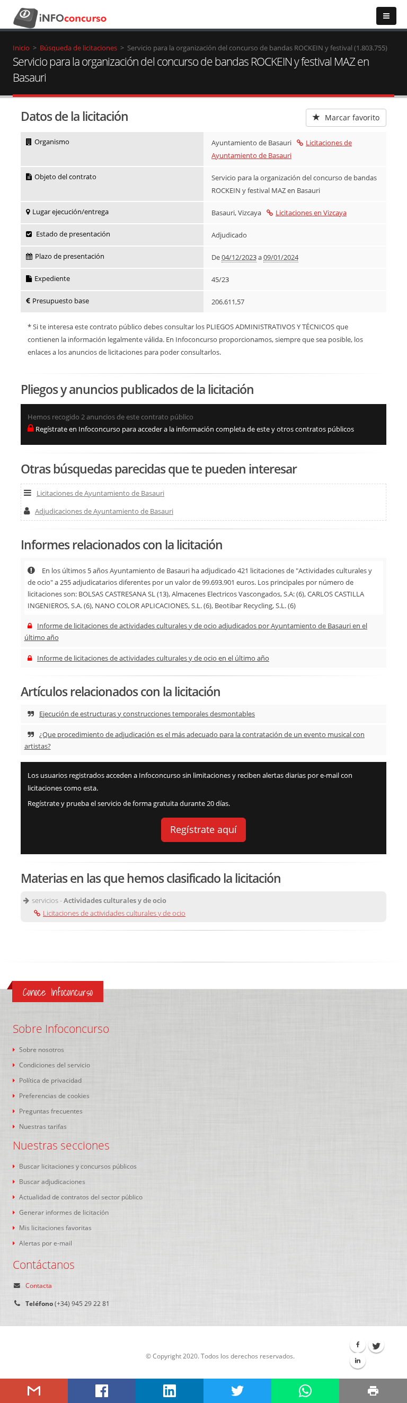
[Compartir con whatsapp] (305, 1391)
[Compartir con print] (373, 1391)
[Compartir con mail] (34, 1391)
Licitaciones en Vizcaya (311, 212)
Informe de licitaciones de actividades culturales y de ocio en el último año (153, 658)
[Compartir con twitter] (237, 1391)
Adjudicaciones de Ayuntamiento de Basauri (104, 511)
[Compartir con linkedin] (170, 1391)
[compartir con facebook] (102, 1391)
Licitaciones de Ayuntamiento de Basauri (100, 493)
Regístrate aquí (203, 829)
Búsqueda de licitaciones (78, 47)
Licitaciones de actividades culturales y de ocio (114, 913)
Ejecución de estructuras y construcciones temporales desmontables (147, 713)
